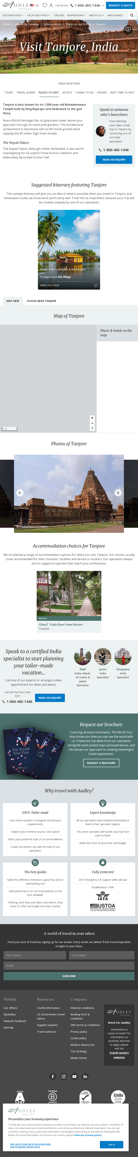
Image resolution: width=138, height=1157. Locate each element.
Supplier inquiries (47, 1025)
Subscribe (69, 976)
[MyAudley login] (51, 5)
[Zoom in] (92, 417)
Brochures (115, 15)
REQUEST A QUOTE (120, 5)
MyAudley (10, 1014)
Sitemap (9, 1027)
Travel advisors (46, 1031)
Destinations (12, 15)
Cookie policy (78, 1038)
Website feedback (15, 1021)
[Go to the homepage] (17, 5)
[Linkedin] (85, 1076)
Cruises (59, 15)
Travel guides (25, 92)
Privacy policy (78, 1031)
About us (95, 15)
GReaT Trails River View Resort (61, 624)
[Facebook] (52, 1076)
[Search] (132, 15)
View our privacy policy (88, 1135)
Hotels (67, 92)
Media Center (78, 1058)
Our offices (10, 1008)
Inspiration (75, 15)
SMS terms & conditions (85, 1025)
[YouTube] (74, 1076)
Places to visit (49, 92)
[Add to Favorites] (128, 29)
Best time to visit (122, 92)
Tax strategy (78, 1051)
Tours (8, 92)
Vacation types (37, 15)
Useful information (48, 1008)
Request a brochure (101, 763)
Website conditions (82, 1008)
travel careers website (119, 1055)
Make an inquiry (114, 159)
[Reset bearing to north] (92, 428)
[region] (48, 379)
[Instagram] (63, 1076)
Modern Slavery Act (82, 1044)
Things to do (84, 92)
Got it (111, 1144)
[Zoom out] (92, 423)
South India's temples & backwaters (63, 269)
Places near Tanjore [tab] (41, 301)
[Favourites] (45, 5)
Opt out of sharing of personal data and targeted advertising (30, 1145)
